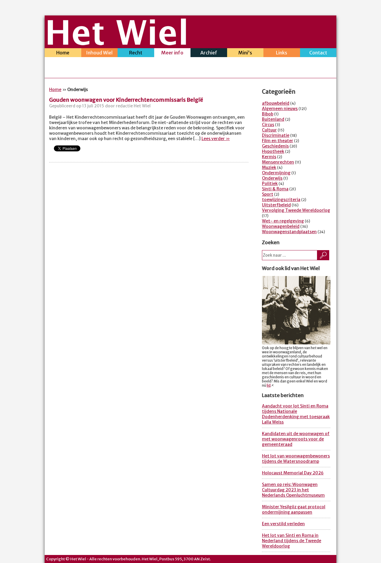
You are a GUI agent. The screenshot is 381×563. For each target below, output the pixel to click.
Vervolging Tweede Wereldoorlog (296, 210)
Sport (267, 194)
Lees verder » (216, 138)
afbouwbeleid (275, 103)
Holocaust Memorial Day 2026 (293, 473)
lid (269, 385)
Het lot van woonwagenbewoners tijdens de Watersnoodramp (296, 458)
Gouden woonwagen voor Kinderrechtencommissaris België (126, 99)
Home (62, 53)
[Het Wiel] (117, 43)
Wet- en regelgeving (283, 221)
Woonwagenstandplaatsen (289, 231)
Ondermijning (276, 172)
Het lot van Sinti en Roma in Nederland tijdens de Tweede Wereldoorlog (291, 541)
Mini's (245, 53)
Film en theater (277, 140)
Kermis (269, 156)
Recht (135, 53)
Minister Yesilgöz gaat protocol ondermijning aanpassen (293, 509)
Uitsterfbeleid (276, 205)
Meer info (172, 53)
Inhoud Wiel (99, 53)
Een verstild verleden (283, 523)
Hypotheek (273, 151)
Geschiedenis (275, 146)
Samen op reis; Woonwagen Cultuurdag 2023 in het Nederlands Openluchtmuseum (293, 490)
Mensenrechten (278, 162)
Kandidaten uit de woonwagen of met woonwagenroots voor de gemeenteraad (296, 439)
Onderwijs (272, 178)
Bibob (267, 114)
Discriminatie (275, 135)
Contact (318, 53)
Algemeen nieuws (280, 108)
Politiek (270, 183)
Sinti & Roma (275, 189)
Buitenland (273, 119)
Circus (268, 124)
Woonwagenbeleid (280, 226)
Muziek (269, 167)
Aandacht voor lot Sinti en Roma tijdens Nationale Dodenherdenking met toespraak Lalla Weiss (296, 414)
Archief (208, 53)
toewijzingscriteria (281, 199)
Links (281, 53)
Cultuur (269, 130)
